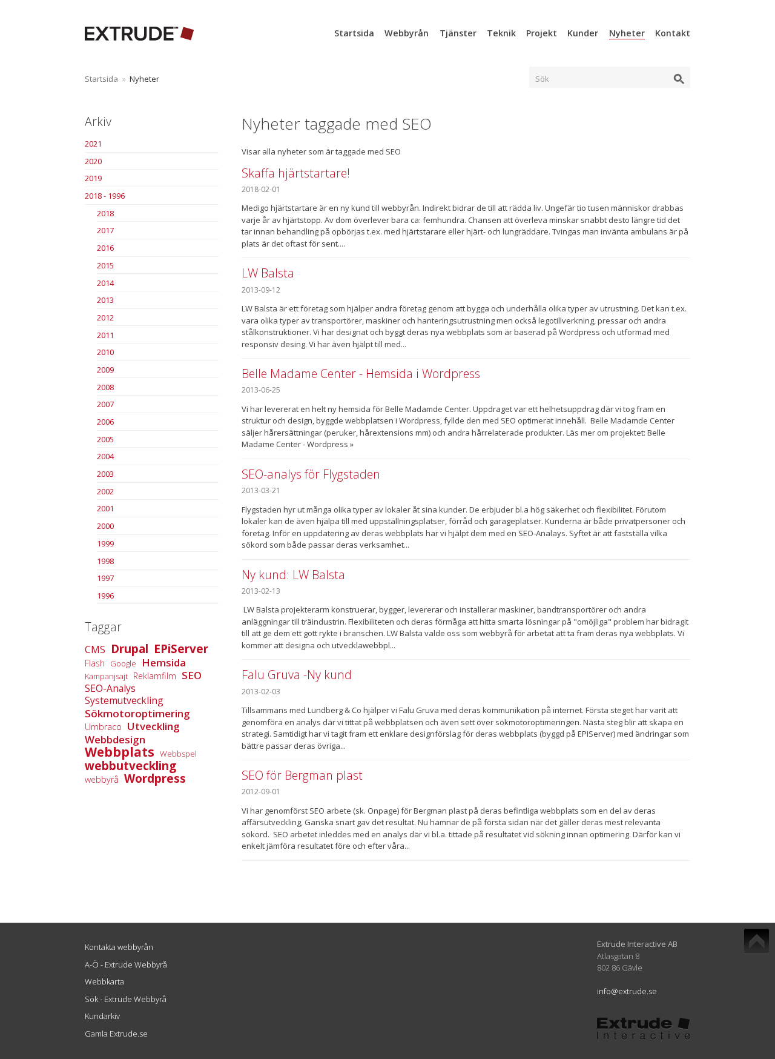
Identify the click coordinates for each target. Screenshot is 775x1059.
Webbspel (178, 753)
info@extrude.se (627, 991)
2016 (105, 247)
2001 (105, 508)
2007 (105, 404)
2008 (105, 387)
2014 (105, 282)
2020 (93, 161)
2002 (105, 491)
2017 (105, 230)
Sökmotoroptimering (137, 713)
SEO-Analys (110, 688)
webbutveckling (130, 766)
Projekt (541, 33)
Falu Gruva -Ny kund (297, 674)
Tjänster (458, 33)
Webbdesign (115, 739)
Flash (95, 663)
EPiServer (181, 649)
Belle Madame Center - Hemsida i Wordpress (361, 373)
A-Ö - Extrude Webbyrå (126, 964)
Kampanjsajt (106, 676)
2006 (105, 421)
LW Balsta (268, 273)
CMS (95, 649)
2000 (105, 525)
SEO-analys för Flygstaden (311, 474)
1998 (105, 561)
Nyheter (627, 33)
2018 (105, 213)
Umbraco (103, 726)
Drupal (129, 649)
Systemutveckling (124, 700)
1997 (105, 578)
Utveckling (153, 726)
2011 (105, 335)
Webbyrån (406, 33)
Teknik (501, 33)
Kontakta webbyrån (119, 946)
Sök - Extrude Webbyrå (126, 999)
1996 (105, 595)
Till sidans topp (756, 941)
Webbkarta (104, 981)
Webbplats (119, 751)
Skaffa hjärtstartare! (296, 173)
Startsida (354, 33)
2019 (93, 178)
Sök (542, 78)
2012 (105, 317)
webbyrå (102, 779)
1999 (105, 543)
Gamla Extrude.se (116, 1033)
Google (123, 663)
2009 (105, 369)
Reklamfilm (154, 676)
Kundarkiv (102, 1016)
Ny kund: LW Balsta (293, 574)
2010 (105, 352)
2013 (105, 299)
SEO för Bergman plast (302, 775)
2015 (105, 265)
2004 (105, 456)
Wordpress (155, 778)
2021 (93, 143)
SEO (192, 675)
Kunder (582, 33)
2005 (105, 439)
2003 (105, 473)
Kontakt (672, 33)
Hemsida (164, 662)
